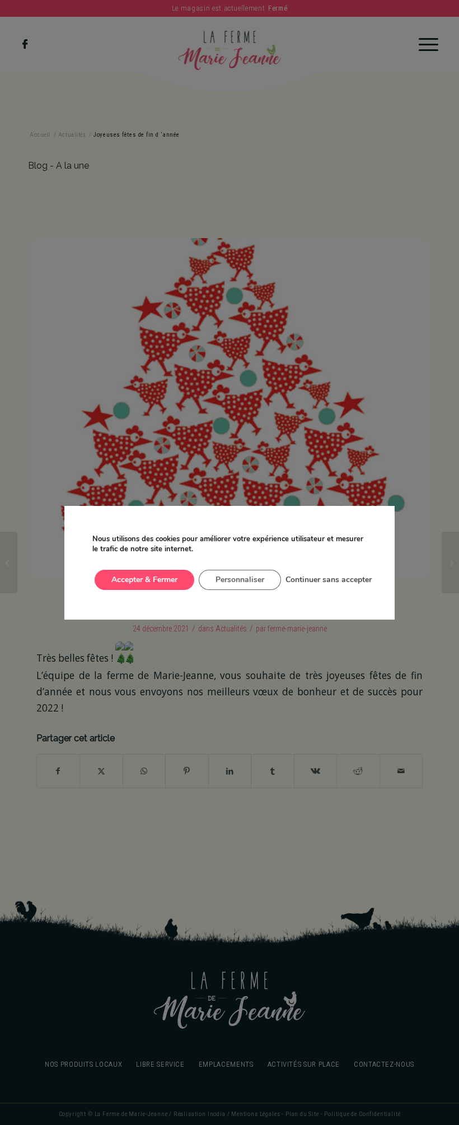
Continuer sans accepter (328, 579)
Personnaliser (240, 579)
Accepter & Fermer (144, 579)
